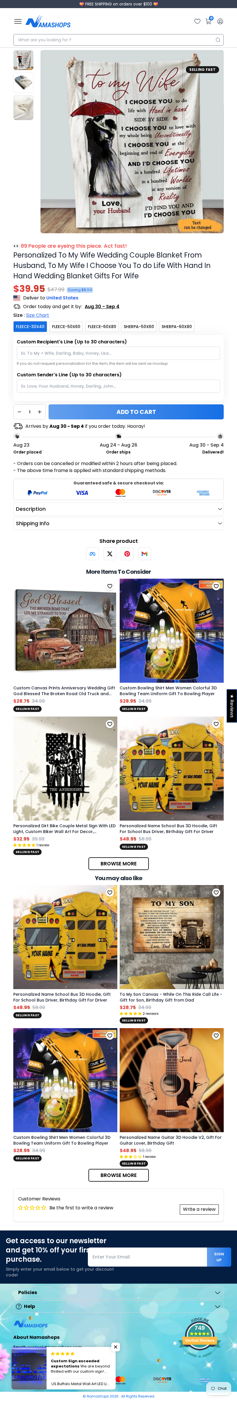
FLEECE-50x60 (66, 327)
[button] (115, 1347)
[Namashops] (48, 21)
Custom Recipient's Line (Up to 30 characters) (72, 341)
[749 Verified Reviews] (200, 1360)
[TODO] (92, 553)
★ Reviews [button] (232, 705)
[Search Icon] (218, 40)
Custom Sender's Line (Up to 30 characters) (69, 374)
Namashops (98, 1396)
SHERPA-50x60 (139, 327)
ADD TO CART (136, 412)
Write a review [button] (199, 1209)
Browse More (119, 863)
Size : (31, 315)
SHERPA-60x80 (177, 327)
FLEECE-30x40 (30, 327)
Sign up (219, 1257)
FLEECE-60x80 (102, 327)
